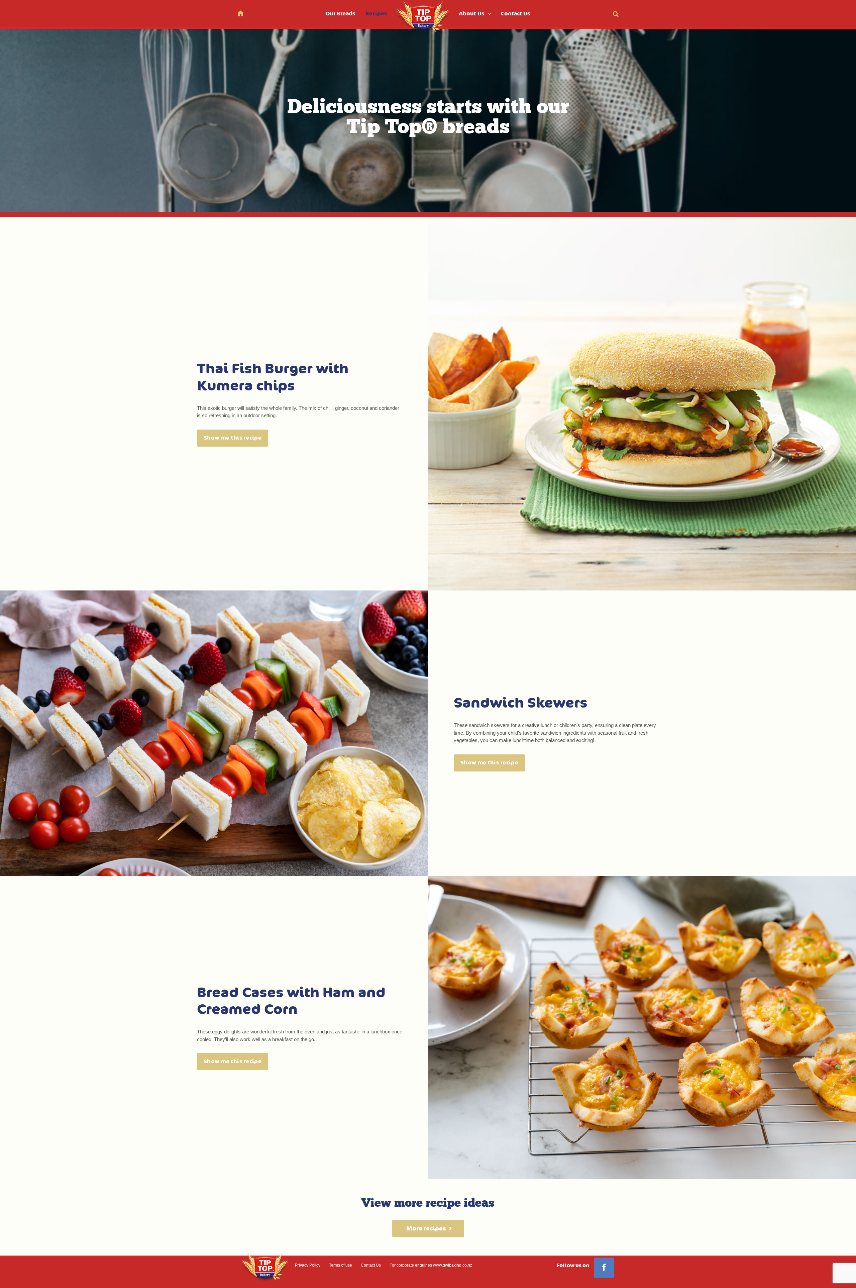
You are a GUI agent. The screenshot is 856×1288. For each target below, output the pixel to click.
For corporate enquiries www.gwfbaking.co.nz (431, 1265)
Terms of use (340, 1265)
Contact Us (371, 1265)
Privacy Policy (307, 1265)
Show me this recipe (232, 438)
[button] (616, 13)
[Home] (240, 13)
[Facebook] (604, 1268)
